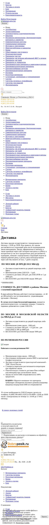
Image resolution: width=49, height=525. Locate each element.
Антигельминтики (12, 31)
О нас (7, 3)
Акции (8, 206)
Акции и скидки (11, 188)
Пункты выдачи (11, 13)
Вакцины (9, 36)
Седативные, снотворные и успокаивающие (22, 77)
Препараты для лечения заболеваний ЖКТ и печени (25, 58)
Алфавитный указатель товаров (17, 210)
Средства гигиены (12, 181)
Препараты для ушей (13, 60)
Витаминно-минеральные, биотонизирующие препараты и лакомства (23, 39)
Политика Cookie (22, 523)
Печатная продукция (13, 54)
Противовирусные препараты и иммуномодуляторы (25, 64)
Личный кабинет (12, 204)
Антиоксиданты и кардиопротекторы (20, 34)
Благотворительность (13, 15)
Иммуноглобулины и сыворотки (18, 48)
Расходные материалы (14, 75)
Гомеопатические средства (15, 42)
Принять (44, 517)
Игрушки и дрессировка (14, 46)
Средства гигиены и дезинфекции (18, 81)
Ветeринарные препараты (15, 179)
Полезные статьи (12, 214)
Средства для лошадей (14, 83)
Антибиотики (10, 29)
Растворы (9, 73)
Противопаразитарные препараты (18, 71)
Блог (7, 9)
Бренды (8, 5)
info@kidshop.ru (7, 467)
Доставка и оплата (12, 7)
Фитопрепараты (11, 85)
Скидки (8, 79)
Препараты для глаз (13, 56)
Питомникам (10, 11)
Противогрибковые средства (16, 68)
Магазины (9, 198)
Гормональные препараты (15, 44)
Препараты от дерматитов (15, 62)
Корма (7, 50)
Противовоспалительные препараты (19, 66)
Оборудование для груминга (16, 52)
